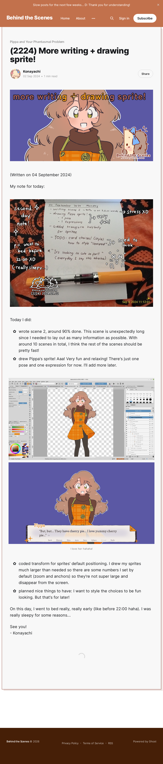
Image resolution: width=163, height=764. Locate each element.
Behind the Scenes (30, 18)
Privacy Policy (70, 743)
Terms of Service (93, 743)
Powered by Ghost (144, 741)
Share (145, 73)
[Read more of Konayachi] (15, 73)
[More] (93, 18)
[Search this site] (112, 18)
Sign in (124, 18)
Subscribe (144, 18)
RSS (110, 743)
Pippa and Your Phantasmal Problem (37, 42)
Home (65, 18)
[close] (158, 5)
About (80, 18)
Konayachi (32, 71)
